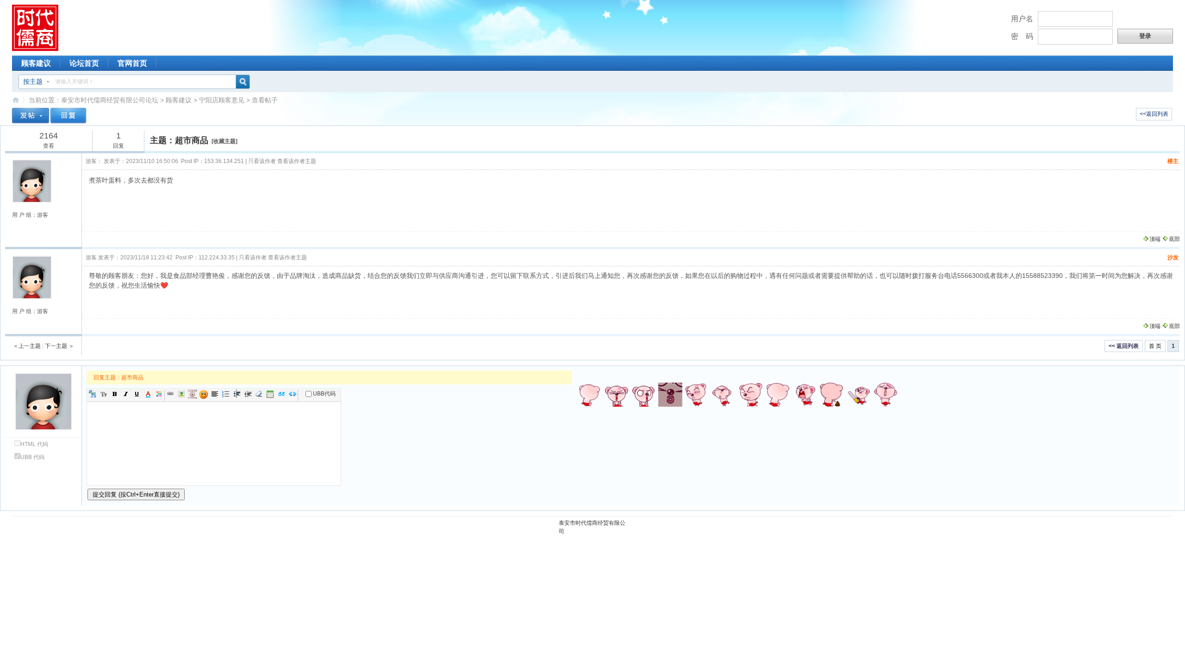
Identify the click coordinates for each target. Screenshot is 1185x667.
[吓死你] (777, 395)
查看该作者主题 (296, 161)
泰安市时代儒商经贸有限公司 (592, 527)
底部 (1174, 239)
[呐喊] (804, 395)
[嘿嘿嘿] (697, 395)
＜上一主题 (27, 346)
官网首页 (132, 63)
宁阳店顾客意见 (221, 100)
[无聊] (831, 395)
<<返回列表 (1154, 114)
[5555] (589, 395)
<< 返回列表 (1124, 346)
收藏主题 (224, 141)
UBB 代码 (32, 457)
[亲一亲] (670, 395)
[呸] (885, 395)
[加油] (724, 395)
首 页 (1155, 346)
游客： (94, 161)
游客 (91, 257)
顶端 (1154, 239)
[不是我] (616, 395)
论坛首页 (84, 63)
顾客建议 (36, 63)
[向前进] (750, 395)
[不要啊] (643, 395)
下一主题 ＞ (59, 346)
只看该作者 (262, 161)
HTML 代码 (34, 444)
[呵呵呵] (858, 395)
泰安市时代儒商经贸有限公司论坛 (109, 100)
